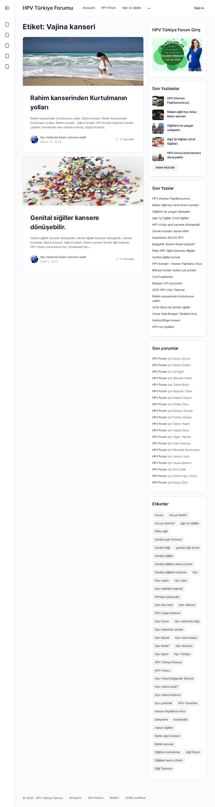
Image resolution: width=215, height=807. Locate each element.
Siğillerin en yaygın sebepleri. (171, 211)
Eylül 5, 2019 (49, 261)
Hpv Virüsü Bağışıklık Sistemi (174, 678)
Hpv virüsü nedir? (166, 686)
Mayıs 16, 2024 (50, 141)
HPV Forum (159, 358)
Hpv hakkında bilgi (187, 621)
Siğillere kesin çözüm (169, 760)
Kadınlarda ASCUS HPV (168, 237)
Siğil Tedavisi (163, 768)
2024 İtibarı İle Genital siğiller (171, 307)
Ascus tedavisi (165, 523)
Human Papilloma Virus (170, 711)
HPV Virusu (162, 670)
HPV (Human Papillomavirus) (171, 198)
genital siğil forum (187, 547)
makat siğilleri (164, 727)
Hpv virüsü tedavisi (167, 695)
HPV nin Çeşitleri (163, 327)
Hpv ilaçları (162, 637)
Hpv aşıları (162, 580)
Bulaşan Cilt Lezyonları (167, 283)
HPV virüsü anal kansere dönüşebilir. (176, 224)
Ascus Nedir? (178, 515)
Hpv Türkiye (182, 654)
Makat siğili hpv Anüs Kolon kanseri (175, 205)
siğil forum (192, 752)
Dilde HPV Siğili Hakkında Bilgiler (173, 250)
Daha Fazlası (165, 167)
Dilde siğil (161, 531)
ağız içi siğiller (190, 523)
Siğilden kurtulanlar (167, 752)
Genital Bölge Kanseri (166, 320)
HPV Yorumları (187, 703)
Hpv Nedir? (162, 646)
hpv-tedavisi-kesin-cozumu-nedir (63, 137)
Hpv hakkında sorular (169, 629)
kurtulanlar (180, 719)
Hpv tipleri (161, 654)
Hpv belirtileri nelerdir (169, 588)
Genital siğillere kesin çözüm (173, 564)
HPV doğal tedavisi (167, 613)
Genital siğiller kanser (166, 257)
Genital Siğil (162, 547)
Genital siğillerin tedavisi (171, 572)
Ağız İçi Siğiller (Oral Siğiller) (170, 218)
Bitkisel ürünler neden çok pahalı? (174, 270)
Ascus (159, 515)
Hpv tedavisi (184, 646)
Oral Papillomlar (162, 276)
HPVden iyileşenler (167, 597)
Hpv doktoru (187, 605)
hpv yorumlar (163, 703)
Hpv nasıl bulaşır (186, 637)
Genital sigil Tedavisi (168, 539)
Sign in (199, 8)
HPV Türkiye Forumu (48, 8)
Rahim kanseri (164, 744)
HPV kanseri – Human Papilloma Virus (177, 263)
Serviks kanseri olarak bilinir (170, 231)
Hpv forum (162, 621)
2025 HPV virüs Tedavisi (168, 290)
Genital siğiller (164, 556)
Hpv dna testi (164, 605)
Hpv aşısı (180, 580)
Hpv (195, 572)
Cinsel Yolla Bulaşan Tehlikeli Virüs (174, 313)
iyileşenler (161, 719)
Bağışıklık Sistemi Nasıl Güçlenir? (173, 244)
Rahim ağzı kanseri (167, 736)
